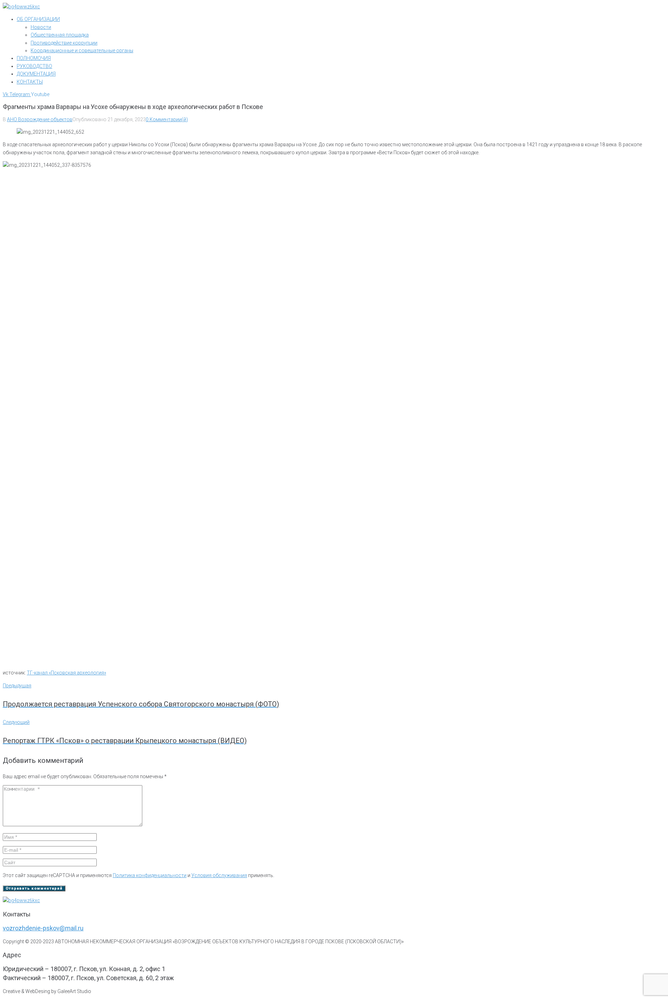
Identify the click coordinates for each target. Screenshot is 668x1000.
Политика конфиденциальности (149, 875)
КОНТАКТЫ (30, 82)
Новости (41, 27)
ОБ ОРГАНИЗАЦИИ (38, 19)
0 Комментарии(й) (167, 119)
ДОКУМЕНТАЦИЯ (36, 74)
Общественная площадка (60, 35)
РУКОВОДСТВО (34, 66)
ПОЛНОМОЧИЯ (34, 58)
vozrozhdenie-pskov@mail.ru (43, 928)
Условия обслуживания (219, 875)
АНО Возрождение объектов (39, 119)
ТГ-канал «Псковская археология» (66, 672)
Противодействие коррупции (64, 43)
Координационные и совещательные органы (82, 50)
